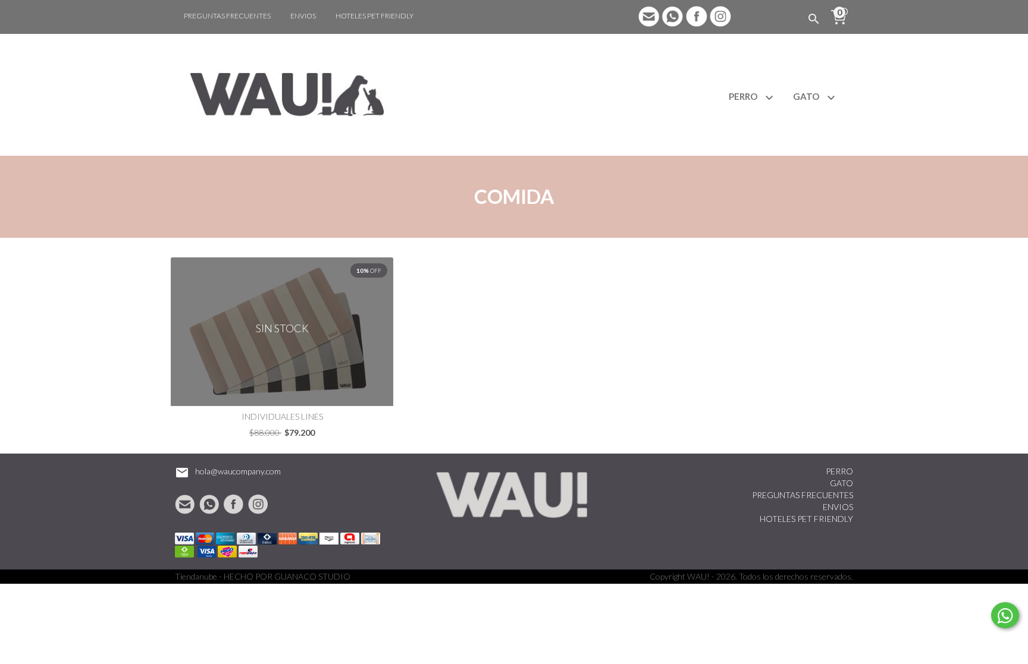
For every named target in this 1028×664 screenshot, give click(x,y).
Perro (744, 96)
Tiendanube (196, 576)
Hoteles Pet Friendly (374, 15)
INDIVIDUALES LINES (282, 416)
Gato (807, 96)
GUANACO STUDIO (312, 576)
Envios (303, 15)
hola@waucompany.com (238, 471)
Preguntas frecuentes (227, 15)
